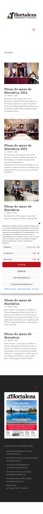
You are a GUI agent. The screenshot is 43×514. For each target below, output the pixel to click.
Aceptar (21, 264)
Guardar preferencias (21, 284)
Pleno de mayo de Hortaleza (18, 208)
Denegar (21, 271)
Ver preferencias (21, 278)
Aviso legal (35, 289)
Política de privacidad (24, 289)
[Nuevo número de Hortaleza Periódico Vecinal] (21, 415)
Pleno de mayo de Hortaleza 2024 (18, 91)
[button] (39, 223)
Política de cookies (10, 289)
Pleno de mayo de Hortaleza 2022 (18, 147)
